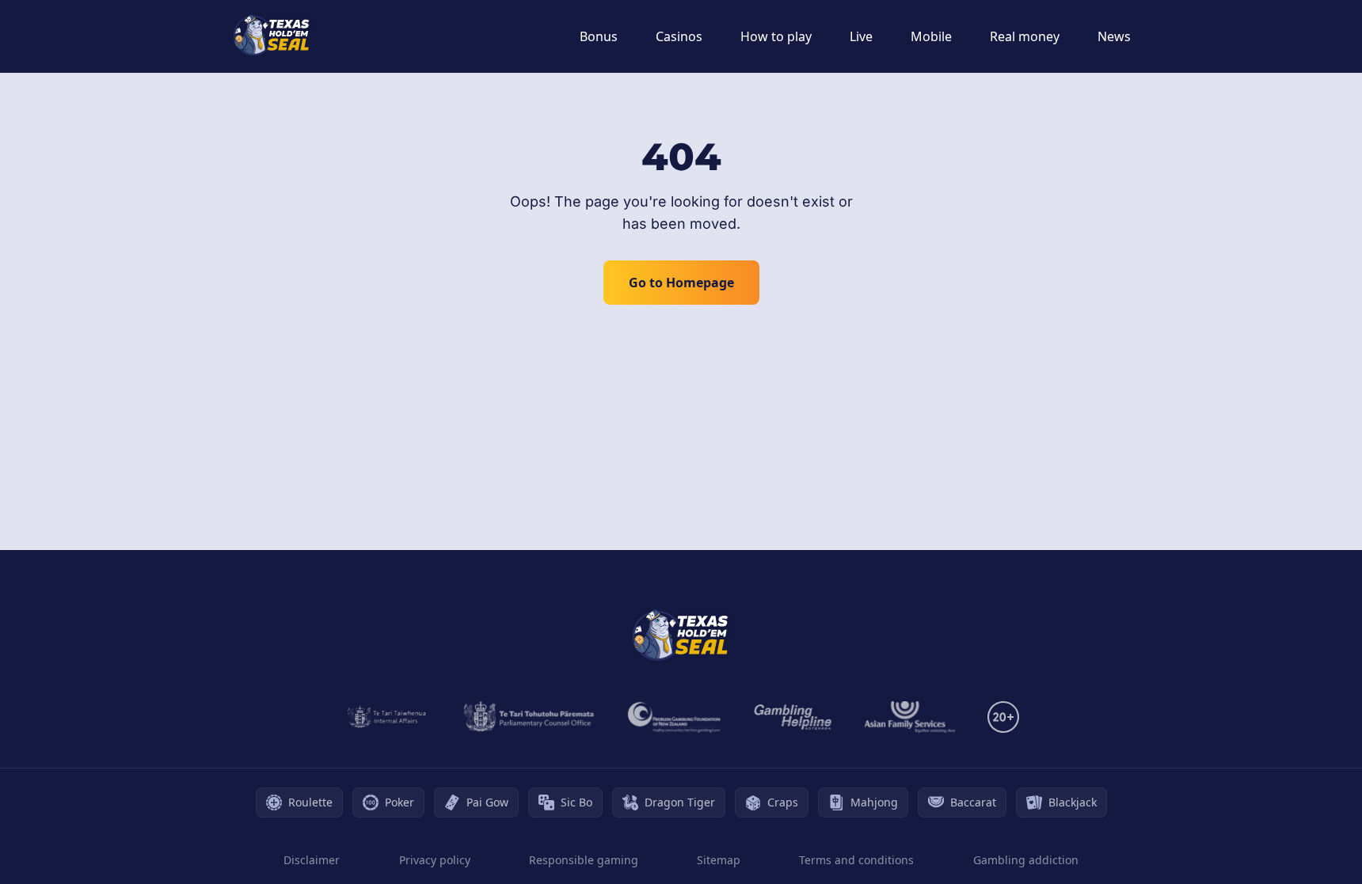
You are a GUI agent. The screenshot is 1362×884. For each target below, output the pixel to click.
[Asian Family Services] (910, 717)
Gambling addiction (1026, 859)
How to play (776, 36)
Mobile (931, 36)
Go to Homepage (681, 282)
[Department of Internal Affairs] (387, 717)
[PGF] (674, 717)
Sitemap (718, 859)
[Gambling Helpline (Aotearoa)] (793, 717)
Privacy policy (434, 859)
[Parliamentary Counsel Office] (528, 717)
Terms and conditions (856, 859)
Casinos (679, 36)
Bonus (599, 36)
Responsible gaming (583, 859)
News (1114, 36)
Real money (1025, 36)
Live (861, 36)
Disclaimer (311, 859)
